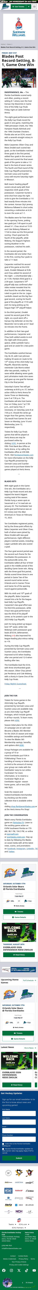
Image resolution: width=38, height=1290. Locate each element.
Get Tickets (19, 6)
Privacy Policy (23, 1259)
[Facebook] (4, 1270)
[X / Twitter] (19, 1270)
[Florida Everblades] (5, 6)
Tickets (20, 911)
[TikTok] (27, 1270)
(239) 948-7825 (7, 1245)
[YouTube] (34, 1270)
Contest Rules (23, 1256)
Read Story (20, 955)
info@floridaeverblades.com (12, 1248)
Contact (13, 1256)
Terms (33, 1259)
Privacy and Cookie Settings (19, 1265)
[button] (19, 1282)
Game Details (20, 917)
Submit (19, 1158)
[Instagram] (11, 1270)
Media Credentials (9, 1259)
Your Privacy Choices (19, 1262)
